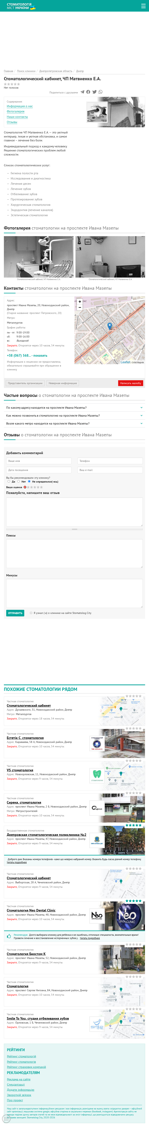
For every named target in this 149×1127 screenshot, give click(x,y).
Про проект (15, 1100)
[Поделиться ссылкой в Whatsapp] (100, 93)
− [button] (80, 307)
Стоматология (17, 986)
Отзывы (12, 122)
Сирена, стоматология (24, 802)
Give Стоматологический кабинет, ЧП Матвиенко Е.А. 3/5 (35, 487)
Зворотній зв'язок (19, 1095)
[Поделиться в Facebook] (88, 93)
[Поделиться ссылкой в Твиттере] (94, 93)
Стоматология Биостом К (26, 954)
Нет (24, 481)
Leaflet (125, 362)
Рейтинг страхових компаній (26, 1067)
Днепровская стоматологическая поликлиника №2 (46, 834)
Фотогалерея (15, 111)
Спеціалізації (16, 1084)
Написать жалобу (130, 383)
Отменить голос (25, 487)
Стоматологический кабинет (29, 705)
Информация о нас (20, 106)
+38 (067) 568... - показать (27, 355)
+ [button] (80, 301)
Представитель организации (25, 383)
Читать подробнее (17, 862)
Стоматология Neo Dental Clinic (31, 910)
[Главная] (23, 5)
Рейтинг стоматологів (21, 1062)
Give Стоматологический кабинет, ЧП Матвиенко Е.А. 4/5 (38, 487)
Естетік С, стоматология (25, 738)
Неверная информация (63, 383)
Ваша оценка (14, 487)
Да (13, 481)
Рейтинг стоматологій (21, 1056)
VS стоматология (20, 770)
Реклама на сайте (18, 1079)
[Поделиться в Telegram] (82, 93)
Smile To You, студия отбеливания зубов (38, 1018)
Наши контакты (17, 117)
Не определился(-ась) (45, 481)
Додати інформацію (20, 1090)
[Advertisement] (74, 39)
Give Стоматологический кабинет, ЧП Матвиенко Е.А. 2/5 (31, 487)
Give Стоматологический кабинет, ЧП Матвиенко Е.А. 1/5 (28, 487)
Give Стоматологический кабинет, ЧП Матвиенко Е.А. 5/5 (41, 487)
